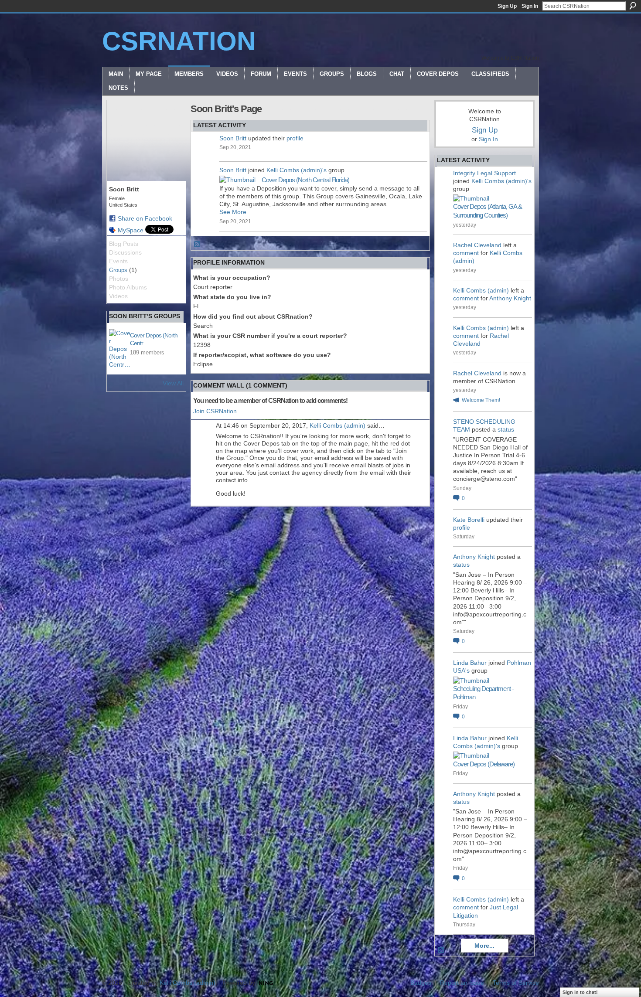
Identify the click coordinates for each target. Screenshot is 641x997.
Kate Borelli (468, 519)
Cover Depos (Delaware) (484, 764)
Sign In (530, 6)
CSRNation (179, 41)
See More (232, 211)
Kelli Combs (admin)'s (296, 170)
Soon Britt (232, 138)
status (506, 429)
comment (466, 252)
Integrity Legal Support (484, 173)
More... (484, 945)
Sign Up (507, 6)
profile (294, 138)
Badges (420, 982)
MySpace (130, 230)
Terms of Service (516, 982)
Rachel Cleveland (477, 245)
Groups (118, 270)
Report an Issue (462, 982)
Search (632, 6)
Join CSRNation (215, 411)
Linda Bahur (470, 662)
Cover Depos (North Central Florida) (305, 180)
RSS (197, 244)
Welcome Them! (481, 400)
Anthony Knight (510, 298)
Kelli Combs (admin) (337, 425)
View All (173, 383)
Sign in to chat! (580, 992)
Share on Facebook (145, 218)
